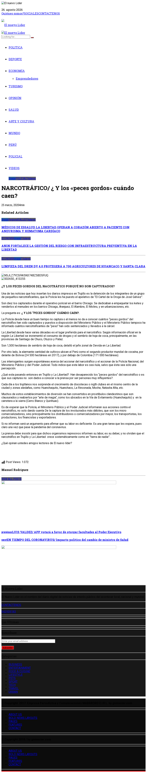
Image (12, 178)
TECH (12, 685)
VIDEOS (14, 168)
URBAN (13, 692)
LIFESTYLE (16, 674)
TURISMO (16, 86)
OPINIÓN (15, 98)
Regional (13, 219)
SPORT (13, 681)
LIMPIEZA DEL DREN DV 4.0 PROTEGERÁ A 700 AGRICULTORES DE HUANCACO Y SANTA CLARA (73, 266)
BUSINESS (15, 664)
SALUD (14, 109)
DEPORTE (15, 59)
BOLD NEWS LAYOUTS (23, 718)
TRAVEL (14, 688)
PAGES (13, 721)
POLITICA (16, 47)
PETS (12, 678)
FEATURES (15, 724)
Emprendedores (27, 78)
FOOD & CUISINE (19, 671)
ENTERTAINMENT (20, 668)
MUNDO (14, 133)
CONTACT (15, 728)
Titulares (31, 178)
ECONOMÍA (17, 71)
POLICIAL (15, 156)
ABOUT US (15, 714)
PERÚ (13, 145)
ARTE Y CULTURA (21, 121)
